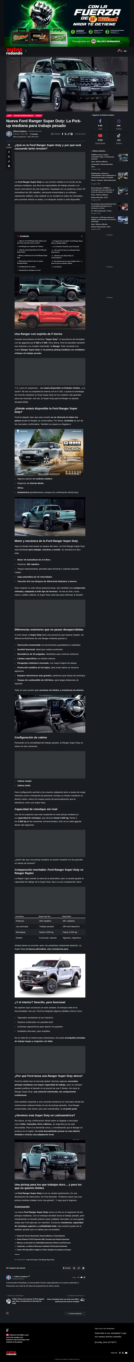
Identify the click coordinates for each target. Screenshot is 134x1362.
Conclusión (58, 267)
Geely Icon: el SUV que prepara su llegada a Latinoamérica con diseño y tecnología (103, 219)
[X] (122, 1353)
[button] (25, 51)
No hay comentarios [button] (75, 1313)
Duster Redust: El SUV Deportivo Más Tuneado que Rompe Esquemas (43, 1239)
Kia (92, 211)
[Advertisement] (50, 165)
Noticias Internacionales (23, 115)
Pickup (38, 115)
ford (27, 1259)
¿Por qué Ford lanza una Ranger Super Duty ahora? (65, 251)
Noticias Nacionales (107, 164)
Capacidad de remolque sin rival (30, 270)
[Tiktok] (119, 139)
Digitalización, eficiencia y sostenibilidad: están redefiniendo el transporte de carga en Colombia (103, 175)
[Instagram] (119, 125)
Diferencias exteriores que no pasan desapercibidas (30, 262)
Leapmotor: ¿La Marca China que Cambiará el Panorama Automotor (42, 1246)
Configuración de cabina (27, 266)
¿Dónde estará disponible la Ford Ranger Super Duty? (32, 251)
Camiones (100, 180)
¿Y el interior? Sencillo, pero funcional (66, 246)
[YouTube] (81, 1277)
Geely (93, 224)
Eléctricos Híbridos (102, 161)
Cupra (93, 161)
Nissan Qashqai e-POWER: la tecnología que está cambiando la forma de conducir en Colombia (102, 190)
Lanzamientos (95, 164)
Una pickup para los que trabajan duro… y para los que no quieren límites (66, 262)
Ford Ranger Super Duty (46, 1259)
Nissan (93, 195)
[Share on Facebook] (62, 133)
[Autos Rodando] (14, 51)
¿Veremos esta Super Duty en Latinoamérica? (62, 256)
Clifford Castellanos (20, 131)
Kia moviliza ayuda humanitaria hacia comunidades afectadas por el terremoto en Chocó (103, 206)
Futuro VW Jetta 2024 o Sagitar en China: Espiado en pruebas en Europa (44, 1250)
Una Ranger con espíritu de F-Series (31, 246)
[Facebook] (100, 125)
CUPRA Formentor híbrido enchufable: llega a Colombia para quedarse (102, 157)
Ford (9, 115)
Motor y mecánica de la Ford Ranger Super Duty (32, 256)
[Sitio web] (78, 1277)
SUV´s (93, 167)
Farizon (93, 180)
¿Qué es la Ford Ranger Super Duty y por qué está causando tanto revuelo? (31, 242)
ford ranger (33, 1259)
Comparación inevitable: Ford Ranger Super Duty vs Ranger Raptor (67, 242)
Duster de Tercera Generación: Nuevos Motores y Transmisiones (41, 1236)
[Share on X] (65, 133)
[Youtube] (100, 139)
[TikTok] (84, 1277)
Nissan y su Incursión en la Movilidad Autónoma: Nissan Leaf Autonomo (44, 1243)
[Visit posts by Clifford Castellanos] (9, 134)
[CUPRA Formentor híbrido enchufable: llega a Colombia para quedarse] (123, 157)
